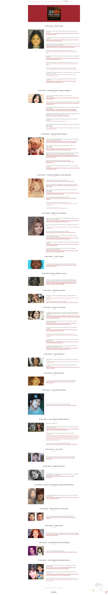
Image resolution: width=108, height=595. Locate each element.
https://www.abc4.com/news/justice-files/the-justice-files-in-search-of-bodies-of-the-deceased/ (62, 534)
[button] (71, 1)
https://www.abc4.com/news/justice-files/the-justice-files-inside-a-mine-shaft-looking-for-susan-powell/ (61, 330)
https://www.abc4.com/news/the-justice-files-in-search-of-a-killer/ (61, 444)
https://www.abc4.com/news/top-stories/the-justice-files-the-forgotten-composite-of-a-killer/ (63, 168)
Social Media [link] (47, 1)
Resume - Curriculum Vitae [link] (38, 1)
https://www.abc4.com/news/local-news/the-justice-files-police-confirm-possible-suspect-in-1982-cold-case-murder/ (61, 149)
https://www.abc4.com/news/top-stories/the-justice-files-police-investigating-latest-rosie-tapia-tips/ (61, 81)
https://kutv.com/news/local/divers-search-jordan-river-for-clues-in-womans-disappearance (62, 244)
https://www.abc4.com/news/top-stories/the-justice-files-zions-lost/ (62, 302)
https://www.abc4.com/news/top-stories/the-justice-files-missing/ (61, 552)
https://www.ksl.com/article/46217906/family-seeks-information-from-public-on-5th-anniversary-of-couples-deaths (62, 429)
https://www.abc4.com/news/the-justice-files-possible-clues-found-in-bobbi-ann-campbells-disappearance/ (62, 251)
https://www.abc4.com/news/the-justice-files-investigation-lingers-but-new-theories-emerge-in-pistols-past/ (62, 193)
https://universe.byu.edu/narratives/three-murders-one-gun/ (56, 208)
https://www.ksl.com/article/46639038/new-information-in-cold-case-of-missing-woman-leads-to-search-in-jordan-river (62, 238)
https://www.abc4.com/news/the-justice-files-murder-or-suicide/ (61, 405)
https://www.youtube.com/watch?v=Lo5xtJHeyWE (58, 115)
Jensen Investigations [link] (57, 1)
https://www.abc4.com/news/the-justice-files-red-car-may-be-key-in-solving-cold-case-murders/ (62, 498)
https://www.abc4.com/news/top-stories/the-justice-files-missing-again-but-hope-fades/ (61, 265)
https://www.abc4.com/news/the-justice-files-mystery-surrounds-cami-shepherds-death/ (63, 367)
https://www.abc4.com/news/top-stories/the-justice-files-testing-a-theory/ (61, 199)
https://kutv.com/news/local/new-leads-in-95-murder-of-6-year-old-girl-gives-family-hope (62, 34)
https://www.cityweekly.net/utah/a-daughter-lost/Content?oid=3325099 (60, 476)
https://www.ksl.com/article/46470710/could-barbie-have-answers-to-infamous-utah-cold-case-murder (62, 40)
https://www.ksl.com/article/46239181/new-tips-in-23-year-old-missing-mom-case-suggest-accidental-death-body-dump (62, 221)
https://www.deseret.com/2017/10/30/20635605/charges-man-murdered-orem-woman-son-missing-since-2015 (61, 568)
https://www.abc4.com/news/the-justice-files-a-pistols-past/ (60, 181)
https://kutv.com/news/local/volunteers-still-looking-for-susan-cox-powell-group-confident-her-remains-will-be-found (62, 348)
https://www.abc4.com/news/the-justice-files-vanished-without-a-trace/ (61, 518)
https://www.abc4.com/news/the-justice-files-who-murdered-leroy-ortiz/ (60, 458)
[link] (54, 13)
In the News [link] (66, 1)
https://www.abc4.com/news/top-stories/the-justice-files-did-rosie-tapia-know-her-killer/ (61, 69)
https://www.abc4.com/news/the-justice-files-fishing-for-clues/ (61, 232)
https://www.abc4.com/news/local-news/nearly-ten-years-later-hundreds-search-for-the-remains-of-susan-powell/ (61, 324)
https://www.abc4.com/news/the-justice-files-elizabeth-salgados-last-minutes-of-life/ (62, 98)
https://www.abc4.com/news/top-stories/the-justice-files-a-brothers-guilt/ (60, 162)
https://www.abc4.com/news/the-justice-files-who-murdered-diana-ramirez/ (60, 382)
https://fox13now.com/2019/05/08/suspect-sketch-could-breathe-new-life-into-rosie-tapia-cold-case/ (62, 58)
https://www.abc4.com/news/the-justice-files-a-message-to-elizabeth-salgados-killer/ (62, 103)
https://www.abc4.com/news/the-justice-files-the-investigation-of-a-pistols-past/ (62, 186)
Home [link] (29, 1)
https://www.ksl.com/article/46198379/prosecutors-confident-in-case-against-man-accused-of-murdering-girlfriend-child (62, 574)
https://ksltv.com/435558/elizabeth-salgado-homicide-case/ (56, 121)
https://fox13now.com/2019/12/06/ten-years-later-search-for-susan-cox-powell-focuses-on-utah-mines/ (62, 342)
